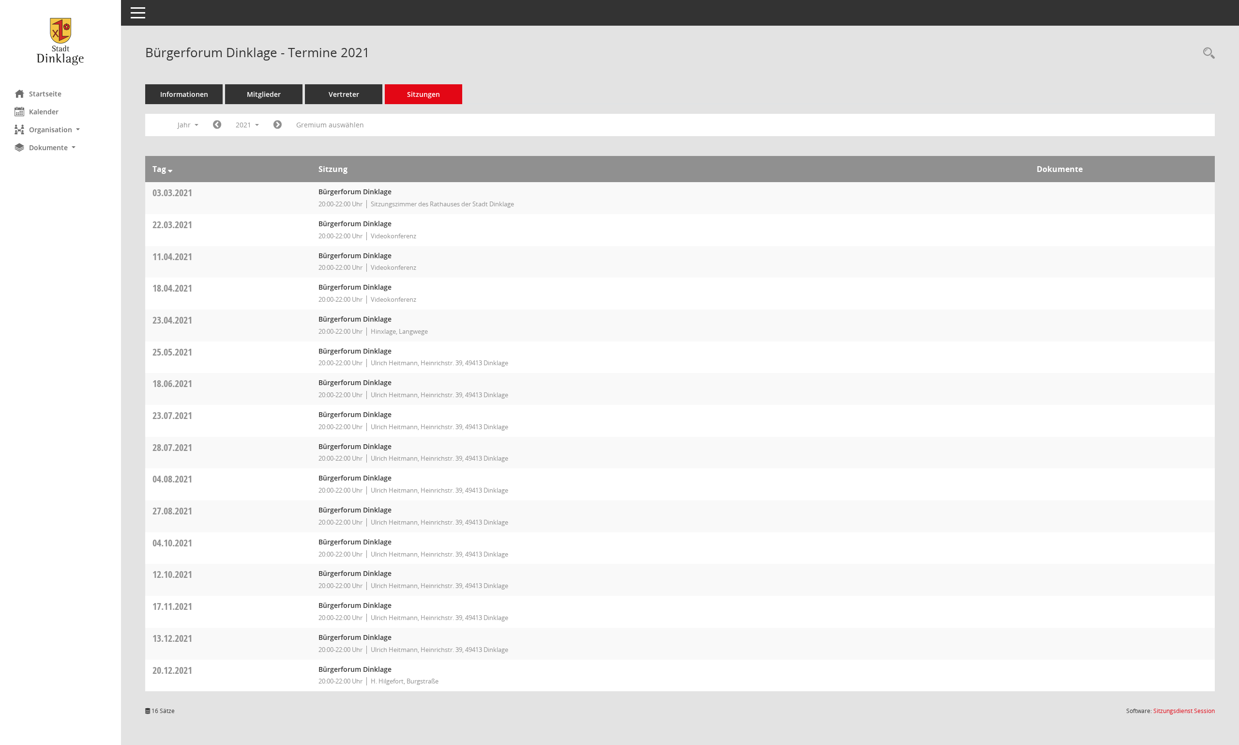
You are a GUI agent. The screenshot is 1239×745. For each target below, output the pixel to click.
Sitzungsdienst (1184, 711)
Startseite (45, 93)
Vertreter (344, 94)
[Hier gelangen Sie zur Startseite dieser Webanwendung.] (60, 41)
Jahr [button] (185, 124)
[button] (60, 130)
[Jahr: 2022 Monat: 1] (277, 125)
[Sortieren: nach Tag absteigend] (170, 169)
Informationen (184, 94)
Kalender (44, 111)
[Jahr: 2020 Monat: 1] (217, 125)
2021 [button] (244, 124)
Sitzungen (423, 94)
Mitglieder (264, 94)
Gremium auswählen (330, 124)
